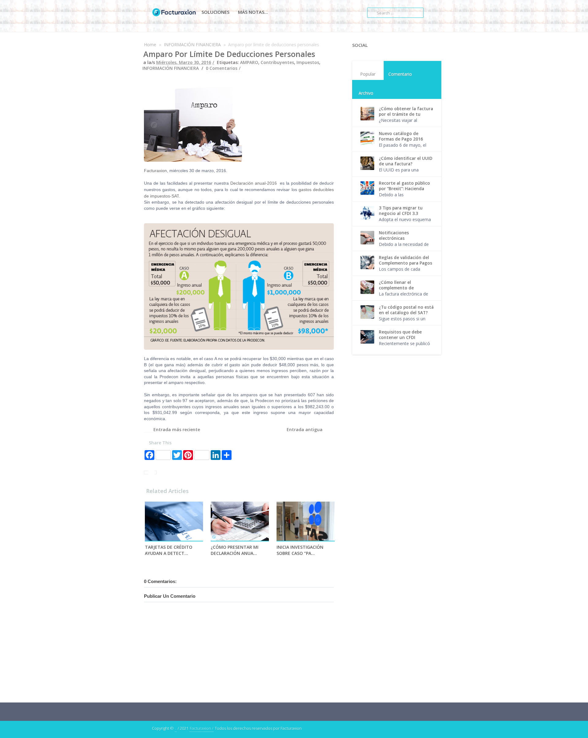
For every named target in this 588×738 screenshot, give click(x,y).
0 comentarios (221, 68)
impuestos (307, 62)
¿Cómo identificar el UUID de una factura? (405, 161)
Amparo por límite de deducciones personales (229, 54)
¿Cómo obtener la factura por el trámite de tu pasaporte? (406, 114)
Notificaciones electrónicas (394, 235)
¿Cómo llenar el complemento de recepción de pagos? (400, 288)
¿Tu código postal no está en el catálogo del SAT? (406, 309)
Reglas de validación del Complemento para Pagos (405, 260)
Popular (367, 74)
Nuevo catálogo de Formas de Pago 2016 (401, 136)
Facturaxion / (201, 728)
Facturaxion (155, 170)
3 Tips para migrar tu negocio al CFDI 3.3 (401, 210)
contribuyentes (277, 62)
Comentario (400, 74)
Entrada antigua (304, 429)
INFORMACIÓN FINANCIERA (192, 44)
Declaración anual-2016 (253, 183)
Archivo (366, 93)
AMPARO (249, 62)
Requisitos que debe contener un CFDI (400, 334)
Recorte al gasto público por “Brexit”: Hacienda (404, 185)
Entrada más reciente (176, 429)
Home (150, 44)
